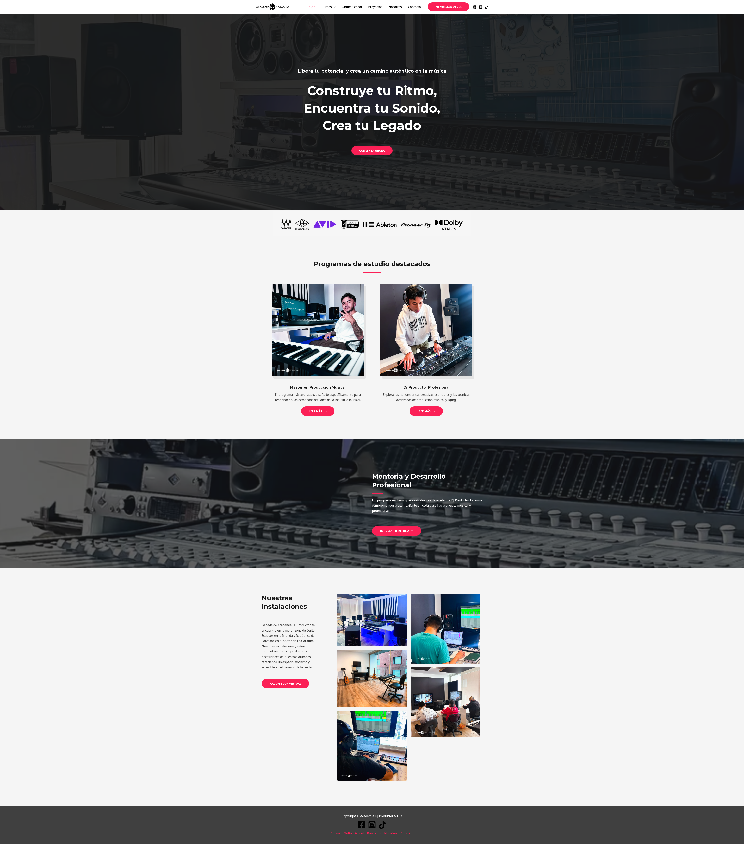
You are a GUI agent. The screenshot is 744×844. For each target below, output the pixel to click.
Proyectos (375, 7)
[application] (334, 7)
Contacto (414, 7)
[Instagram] (480, 7)
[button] (396, 531)
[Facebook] (475, 7)
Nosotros (395, 7)
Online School (352, 7)
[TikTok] (486, 7)
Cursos (327, 7)
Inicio (311, 7)
